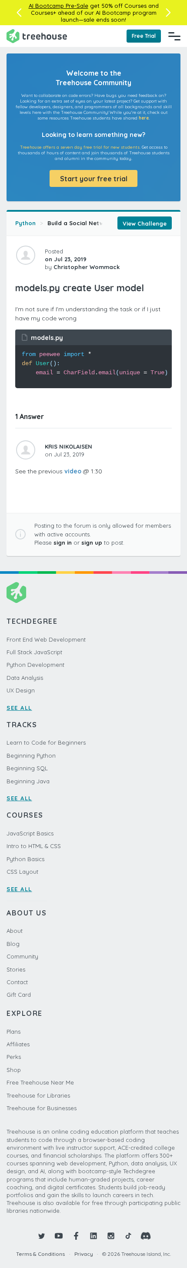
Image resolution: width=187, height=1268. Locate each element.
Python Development (35, 664)
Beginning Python (31, 755)
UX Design (21, 690)
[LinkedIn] (93, 1236)
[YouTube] (59, 1236)
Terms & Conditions (40, 1254)
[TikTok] (128, 1236)
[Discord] (146, 1236)
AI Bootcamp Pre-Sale (58, 5)
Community (22, 956)
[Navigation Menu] (174, 36)
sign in (62, 542)
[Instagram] (111, 1236)
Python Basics (25, 858)
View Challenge (145, 223)
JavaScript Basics (30, 833)
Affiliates (18, 1044)
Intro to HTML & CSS (34, 845)
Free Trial (144, 36)
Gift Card (19, 994)
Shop (14, 1069)
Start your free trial (93, 178)
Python (25, 223)
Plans (13, 1031)
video (72, 471)
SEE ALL (19, 707)
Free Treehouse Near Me (40, 1082)
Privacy (83, 1254)
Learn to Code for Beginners (46, 742)
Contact (17, 981)
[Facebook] (76, 1236)
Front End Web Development (46, 639)
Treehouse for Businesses (42, 1108)
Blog (13, 943)
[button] (19, 12)
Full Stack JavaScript (34, 652)
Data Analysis (25, 677)
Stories (16, 969)
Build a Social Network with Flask (95, 223)
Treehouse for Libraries (38, 1095)
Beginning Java (28, 781)
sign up (91, 542)
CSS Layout (22, 871)
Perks (14, 1056)
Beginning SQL (27, 768)
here (144, 118)
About (15, 930)
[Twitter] (41, 1236)
